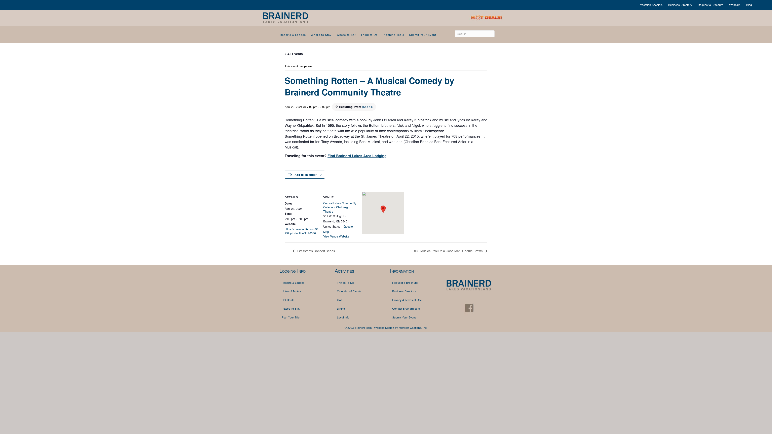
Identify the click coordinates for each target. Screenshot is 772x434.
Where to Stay (321, 34)
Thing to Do (369, 34)
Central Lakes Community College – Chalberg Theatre (339, 207)
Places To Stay (291, 308)
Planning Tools (393, 34)
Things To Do (345, 282)
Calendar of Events (349, 291)
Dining (341, 308)
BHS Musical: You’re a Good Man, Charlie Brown (448, 251)
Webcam (734, 4)
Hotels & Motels (292, 291)
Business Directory (680, 4)
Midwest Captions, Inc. (413, 327)
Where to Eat (346, 34)
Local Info (343, 317)
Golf (339, 300)
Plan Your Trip (291, 317)
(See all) (367, 107)
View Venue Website (336, 236)
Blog (749, 4)
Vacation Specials (651, 4)
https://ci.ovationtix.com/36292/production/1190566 (301, 231)
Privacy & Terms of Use (407, 300)
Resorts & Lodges (293, 34)
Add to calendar (305, 175)
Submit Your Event (422, 34)
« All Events (294, 53)
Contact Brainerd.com (406, 308)
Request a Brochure (710, 4)
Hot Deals (288, 300)
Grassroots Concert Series (316, 251)
